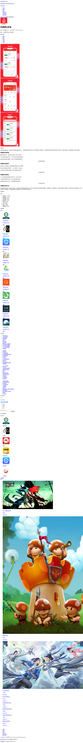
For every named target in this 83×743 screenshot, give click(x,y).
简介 (4, 37)
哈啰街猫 (4, 341)
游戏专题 (2, 3)
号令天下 (4, 367)
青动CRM (5, 356)
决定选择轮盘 (5, 384)
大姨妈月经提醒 (6, 382)
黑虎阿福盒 (5, 337)
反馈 (1, 193)
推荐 (4, 41)
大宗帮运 (4, 376)
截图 (4, 36)
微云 (4, 371)
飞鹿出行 (4, 378)
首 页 (4, 7)
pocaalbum (5, 375)
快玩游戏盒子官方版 (7, 391)
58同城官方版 (5, 355)
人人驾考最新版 (6, 359)
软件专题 (6, 3)
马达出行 (4, 361)
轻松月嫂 (4, 383)
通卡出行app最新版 (6, 343)
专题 (4, 42)
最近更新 (4, 14)
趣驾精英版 (5, 390)
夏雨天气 (4, 360)
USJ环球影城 (5, 353)
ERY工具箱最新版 (6, 346)
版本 (4, 38)
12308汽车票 (5, 336)
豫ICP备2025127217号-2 (5, 739)
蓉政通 (4, 392)
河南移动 (4, 386)
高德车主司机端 (6, 374)
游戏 (9, 3)
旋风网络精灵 (5, 373)
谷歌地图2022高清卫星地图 (8, 389)
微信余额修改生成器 (7, 362)
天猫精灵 (4, 348)
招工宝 (4, 370)
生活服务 (6, 16)
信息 (4, 39)
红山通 (4, 357)
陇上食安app (5, 335)
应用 (13, 3)
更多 (1, 210)
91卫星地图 (5, 377)
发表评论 (12, 411)
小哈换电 (4, 385)
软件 (11, 3)
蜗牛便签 (4, 351)
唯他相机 (4, 363)
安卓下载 (2, 34)
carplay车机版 (5, 365)
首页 (1, 16)
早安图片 (4, 350)
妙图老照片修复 (6, 369)
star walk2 (4, 393)
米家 (4, 340)
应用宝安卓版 (5, 380)
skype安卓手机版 (6, 347)
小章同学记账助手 (6, 368)
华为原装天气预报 (6, 345)
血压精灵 (4, 342)
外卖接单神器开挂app (7, 354)
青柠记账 (4, 339)
